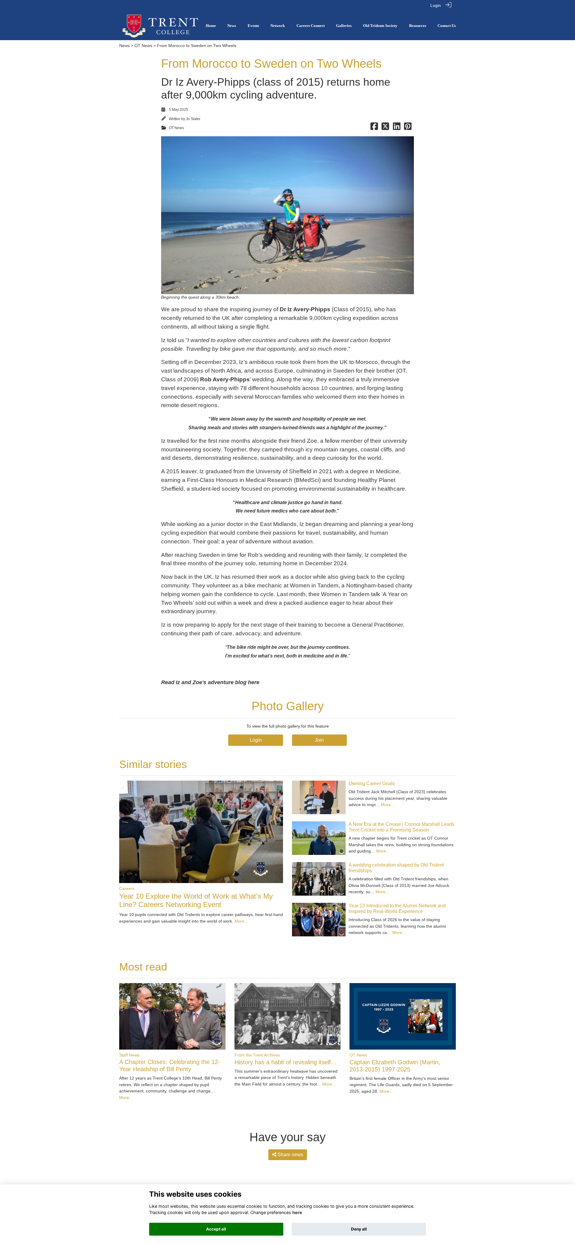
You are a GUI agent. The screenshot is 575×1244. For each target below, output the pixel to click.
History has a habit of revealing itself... (285, 1062)
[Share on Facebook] (374, 128)
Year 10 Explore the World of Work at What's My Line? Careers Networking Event (196, 900)
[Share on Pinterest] (407, 128)
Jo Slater (193, 119)
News (124, 45)
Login (435, 5)
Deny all (359, 1229)
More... (241, 921)
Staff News (129, 1055)
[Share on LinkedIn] (396, 128)
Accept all (216, 1229)
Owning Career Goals (372, 783)
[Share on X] (385, 128)
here (297, 1212)
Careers (126, 888)
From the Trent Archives (257, 1055)
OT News (143, 45)
